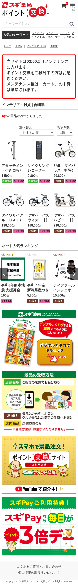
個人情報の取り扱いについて (39, 572)
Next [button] (74, 274)
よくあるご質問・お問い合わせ (39, 566)
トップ (7, 46)
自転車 (54, 46)
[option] (13, 278)
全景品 (18, 46)
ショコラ (65, 33)
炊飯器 (70, 36)
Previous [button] (4, 274)
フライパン (38, 33)
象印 (50, 36)
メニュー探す (73, 8)
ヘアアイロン (39, 36)
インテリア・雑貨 (36, 46)
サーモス (60, 36)
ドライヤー (52, 33)
